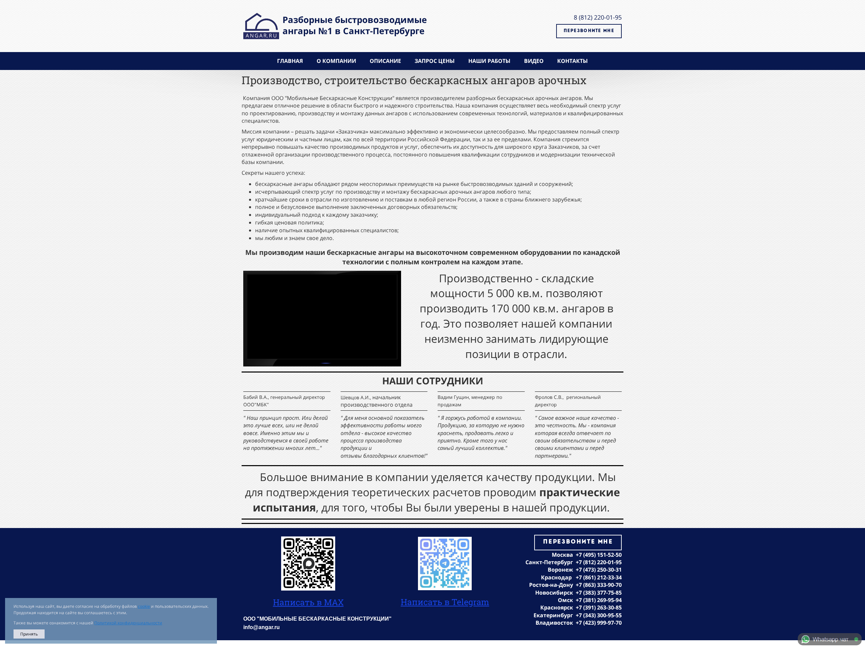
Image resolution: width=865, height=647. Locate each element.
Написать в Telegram (445, 601)
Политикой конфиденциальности (128, 623)
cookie (144, 606)
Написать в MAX (308, 602)
